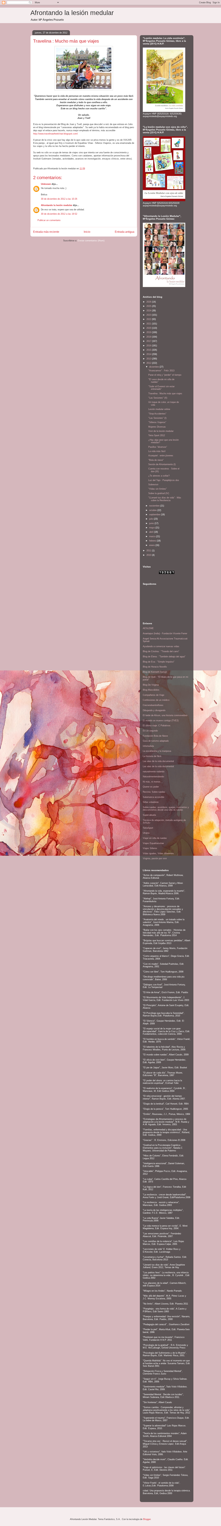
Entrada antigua (124, 231)
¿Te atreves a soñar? (159, 475)
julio (151, 519)
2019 (149, 332)
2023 (149, 315)
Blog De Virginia (151, 685)
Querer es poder (151, 786)
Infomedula (148, 746)
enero (152, 545)
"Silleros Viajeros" (157, 422)
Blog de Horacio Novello (155, 666)
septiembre (155, 514)
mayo (152, 527)
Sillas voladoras (151, 802)
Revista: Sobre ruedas (154, 792)
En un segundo (150, 730)
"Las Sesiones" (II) (157, 397)
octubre (153, 510)
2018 (149, 336)
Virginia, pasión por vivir (155, 858)
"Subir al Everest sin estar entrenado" (161, 387)
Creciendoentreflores (153, 705)
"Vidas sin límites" (157, 489)
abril (151, 532)
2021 (149, 323)
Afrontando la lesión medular (72, 12)
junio (152, 523)
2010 (149, 555)
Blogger (147, 1519)
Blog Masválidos (151, 690)
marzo (152, 536)
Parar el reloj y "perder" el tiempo (164, 375)
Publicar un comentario (48, 220)
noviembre (154, 505)
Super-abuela (149, 815)
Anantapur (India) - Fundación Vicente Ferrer (165, 633)
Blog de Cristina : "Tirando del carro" (161, 651)
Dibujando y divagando (154, 710)
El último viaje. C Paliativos (156, 725)
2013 (149, 358)
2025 (149, 306)
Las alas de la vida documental (158, 761)
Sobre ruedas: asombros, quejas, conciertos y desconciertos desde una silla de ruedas (166, 808)
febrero (153, 540)
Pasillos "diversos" (157, 447)
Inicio (87, 231)
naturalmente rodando (153, 771)
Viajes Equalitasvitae (153, 843)
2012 (149, 363)
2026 (149, 301)
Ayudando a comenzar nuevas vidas (161, 646)
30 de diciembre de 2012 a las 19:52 (59, 214)
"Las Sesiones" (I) (157, 418)
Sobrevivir (153, 484)
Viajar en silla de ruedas (155, 838)
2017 (149, 341)
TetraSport (148, 828)
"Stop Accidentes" (157, 413)
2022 (149, 319)
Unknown (46, 184)
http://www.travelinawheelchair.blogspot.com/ (55, 133)
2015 (149, 350)
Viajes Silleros (150, 848)
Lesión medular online (159, 409)
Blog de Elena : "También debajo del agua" (164, 656)
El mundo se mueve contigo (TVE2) (161, 720)
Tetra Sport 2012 (156, 435)
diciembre (154, 366)
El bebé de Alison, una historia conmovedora (165, 715)
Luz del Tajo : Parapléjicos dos (163, 480)
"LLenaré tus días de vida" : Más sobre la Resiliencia (164, 499)
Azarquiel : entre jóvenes (160, 455)
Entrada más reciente (46, 231)
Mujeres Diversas (157, 426)
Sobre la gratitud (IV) (158, 493)
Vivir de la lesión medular (161, 431)
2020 (149, 328)
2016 (149, 345)
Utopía (146, 833)
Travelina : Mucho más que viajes (165, 393)
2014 (149, 354)
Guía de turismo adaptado (156, 741)
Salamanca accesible (153, 797)
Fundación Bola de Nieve (155, 736)
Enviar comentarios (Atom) (91, 240)
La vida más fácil (156, 451)
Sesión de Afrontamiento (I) (162, 464)
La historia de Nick (152, 756)
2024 (149, 310)
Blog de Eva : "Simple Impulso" (158, 661)
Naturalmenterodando (153, 776)
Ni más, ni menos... (152, 781)
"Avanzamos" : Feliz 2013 (161, 370)
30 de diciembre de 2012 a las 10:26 (59, 199)
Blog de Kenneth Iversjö (155, 672)
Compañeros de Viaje (153, 695)
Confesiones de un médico (156, 700)
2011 (149, 550)
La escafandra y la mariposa (157, 751)
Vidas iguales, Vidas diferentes (158, 853)
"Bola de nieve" (156, 460)
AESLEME (148, 628)
